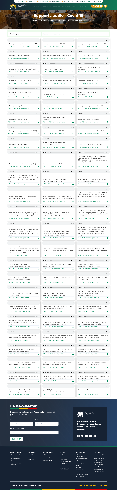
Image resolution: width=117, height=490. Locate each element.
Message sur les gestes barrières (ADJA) (22, 164)
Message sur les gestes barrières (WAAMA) (92, 44)
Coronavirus (80, 452)
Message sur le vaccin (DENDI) (53, 131)
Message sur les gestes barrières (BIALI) (91, 131)
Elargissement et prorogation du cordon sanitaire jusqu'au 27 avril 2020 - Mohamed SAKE (92, 250)
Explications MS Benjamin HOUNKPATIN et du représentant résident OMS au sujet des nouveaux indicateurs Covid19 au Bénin (23, 214)
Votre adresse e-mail (17, 428)
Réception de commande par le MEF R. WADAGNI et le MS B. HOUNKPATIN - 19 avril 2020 (58, 250)
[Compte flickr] (101, 6)
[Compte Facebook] (93, 6)
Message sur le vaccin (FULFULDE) (55, 94)
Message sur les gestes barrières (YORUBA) (23, 44)
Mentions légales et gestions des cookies (92, 485)
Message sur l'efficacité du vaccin (54, 106)
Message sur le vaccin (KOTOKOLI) (20, 81)
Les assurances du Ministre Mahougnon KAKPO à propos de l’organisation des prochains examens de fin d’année (56, 233)
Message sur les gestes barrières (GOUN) (57, 81)
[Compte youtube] (98, 6)
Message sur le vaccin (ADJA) (53, 164)
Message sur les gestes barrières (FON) (91, 106)
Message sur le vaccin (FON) (18, 119)
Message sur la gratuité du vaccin (19, 106)
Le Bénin (63, 452)
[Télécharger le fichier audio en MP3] (38, 47)
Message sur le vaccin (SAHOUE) (89, 55)
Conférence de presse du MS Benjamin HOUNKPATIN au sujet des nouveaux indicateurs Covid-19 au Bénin (56, 214)
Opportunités (48, 452)
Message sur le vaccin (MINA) (53, 69)
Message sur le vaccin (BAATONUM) (90, 144)
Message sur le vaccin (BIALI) (18, 144)
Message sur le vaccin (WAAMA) (19, 55)
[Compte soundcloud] (95, 435)
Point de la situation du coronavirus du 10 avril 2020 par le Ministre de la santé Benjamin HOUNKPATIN (92, 293)
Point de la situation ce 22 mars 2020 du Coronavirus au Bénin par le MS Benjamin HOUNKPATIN (22, 322)
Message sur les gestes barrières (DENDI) (22, 131)
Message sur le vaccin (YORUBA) (54, 44)
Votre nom (39, 420)
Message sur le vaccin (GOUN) (88, 81)
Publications (31, 452)
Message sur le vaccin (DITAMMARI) (90, 119)
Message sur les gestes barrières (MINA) (22, 69)
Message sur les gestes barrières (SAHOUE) (58, 55)
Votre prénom (15, 420)
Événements (47, 460)
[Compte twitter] (96, 6)
